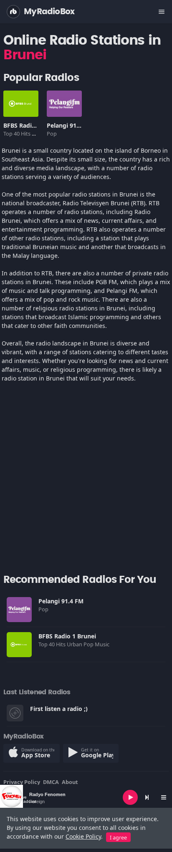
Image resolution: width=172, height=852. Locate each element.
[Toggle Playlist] (163, 797)
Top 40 (12, 133)
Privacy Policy (21, 782)
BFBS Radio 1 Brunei (32, 125)
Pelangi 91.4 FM (69, 125)
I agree (118, 837)
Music (103, 644)
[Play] (130, 797)
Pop (52, 133)
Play (21, 103)
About (70, 782)
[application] (86, 797)
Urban (75, 644)
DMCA (51, 782)
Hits (26, 133)
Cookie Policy (83, 836)
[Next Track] (147, 797)
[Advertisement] (86, 482)
